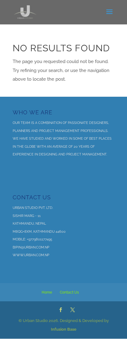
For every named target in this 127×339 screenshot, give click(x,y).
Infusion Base (63, 329)
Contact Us (69, 292)
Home (47, 292)
